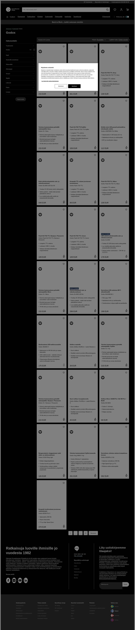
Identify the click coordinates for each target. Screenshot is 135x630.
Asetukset (61, 86)
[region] (68, 77)
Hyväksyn (74, 86)
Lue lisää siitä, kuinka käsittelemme (50, 81)
